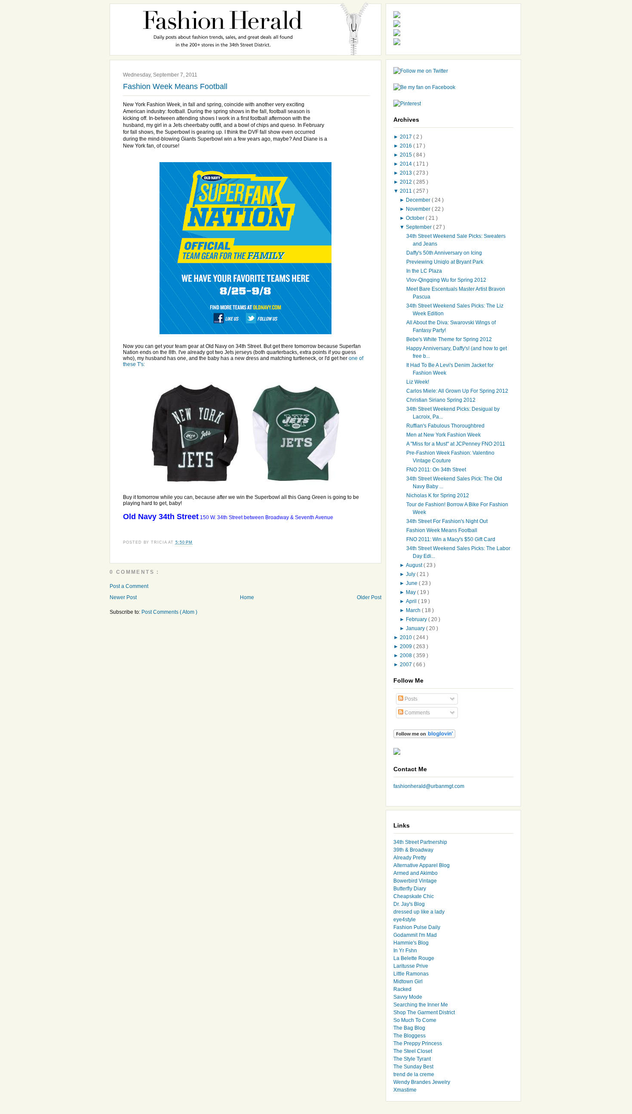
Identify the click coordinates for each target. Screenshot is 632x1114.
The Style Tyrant (412, 1059)
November (419, 209)
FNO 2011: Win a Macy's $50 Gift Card (450, 539)
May (411, 592)
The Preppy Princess (417, 1043)
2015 (406, 155)
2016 (406, 146)
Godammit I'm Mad (415, 935)
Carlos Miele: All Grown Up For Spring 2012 (457, 391)
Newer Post (123, 597)
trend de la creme (413, 1074)
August (414, 565)
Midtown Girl (408, 982)
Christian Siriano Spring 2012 (441, 400)
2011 (406, 191)
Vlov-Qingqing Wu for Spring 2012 (446, 280)
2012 (406, 182)
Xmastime (405, 1090)
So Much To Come (414, 1020)
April (412, 601)
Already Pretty (409, 858)
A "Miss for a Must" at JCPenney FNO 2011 (455, 444)
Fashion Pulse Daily (416, 927)
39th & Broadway (413, 850)
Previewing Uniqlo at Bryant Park (444, 262)
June (412, 583)
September (419, 227)
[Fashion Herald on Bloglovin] (424, 736)
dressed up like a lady (419, 912)
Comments (416, 713)
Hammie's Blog (411, 943)
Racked (402, 989)
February (417, 619)
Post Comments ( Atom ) (169, 612)
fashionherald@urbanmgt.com (428, 786)
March (414, 610)
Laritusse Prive (410, 966)
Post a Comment (129, 586)
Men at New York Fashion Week (443, 435)
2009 (406, 646)
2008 (406, 655)
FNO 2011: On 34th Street (436, 470)
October (416, 218)
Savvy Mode (407, 997)
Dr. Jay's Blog (409, 904)
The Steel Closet (412, 1051)
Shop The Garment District (424, 1012)
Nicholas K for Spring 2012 (437, 495)
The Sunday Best (413, 1067)
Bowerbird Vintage (415, 881)
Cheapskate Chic (413, 896)
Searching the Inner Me (420, 1005)
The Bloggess (409, 1036)
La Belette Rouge (413, 958)
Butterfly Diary (409, 889)
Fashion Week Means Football (175, 86)
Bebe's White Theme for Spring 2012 (449, 339)
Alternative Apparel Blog (421, 865)
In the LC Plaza (424, 271)
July (411, 574)
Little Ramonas (411, 974)
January (416, 628)
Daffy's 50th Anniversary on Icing (444, 253)
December (419, 200)
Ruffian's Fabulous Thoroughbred (445, 426)
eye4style (404, 920)
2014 (406, 164)
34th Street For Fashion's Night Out (447, 521)
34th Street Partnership (420, 842)
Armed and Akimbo (415, 873)
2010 (406, 637)
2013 (406, 173)
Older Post (369, 597)
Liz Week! (417, 382)
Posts (410, 699)
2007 (406, 665)
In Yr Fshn (405, 951)
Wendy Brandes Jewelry (421, 1082)
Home (247, 597)
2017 (406, 137)
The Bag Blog (409, 1028)
